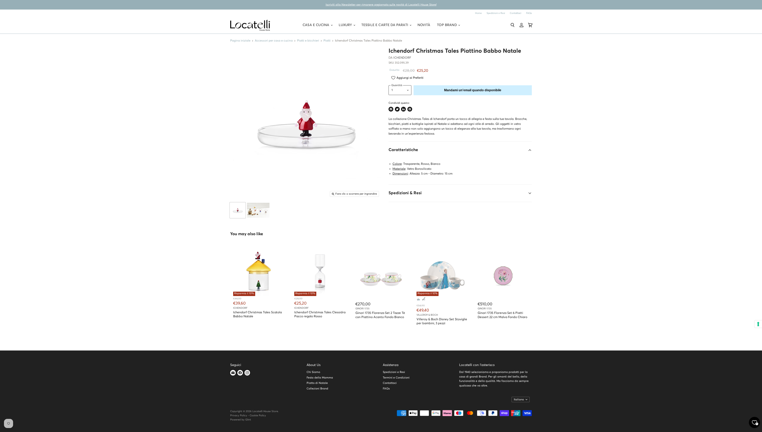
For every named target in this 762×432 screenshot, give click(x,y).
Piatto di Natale (317, 383)
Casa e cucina (316, 25)
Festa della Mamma (320, 377)
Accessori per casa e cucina (274, 40)
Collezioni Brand (317, 388)
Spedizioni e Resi (496, 13)
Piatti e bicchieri (308, 40)
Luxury (346, 25)
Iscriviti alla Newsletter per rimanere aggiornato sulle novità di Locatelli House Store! (381, 4)
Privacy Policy (238, 415)
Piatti (327, 40)
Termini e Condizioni (396, 377)
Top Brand (447, 25)
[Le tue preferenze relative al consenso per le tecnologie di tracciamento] (758, 324)
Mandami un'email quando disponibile (472, 90)
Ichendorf (402, 57)
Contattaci (515, 13)
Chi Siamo (313, 372)
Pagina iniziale (240, 40)
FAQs (529, 13)
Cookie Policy (258, 415)
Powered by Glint (240, 419)
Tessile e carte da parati (385, 25)
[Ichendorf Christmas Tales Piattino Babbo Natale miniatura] (237, 210)
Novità (424, 25)
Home (478, 13)
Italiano (519, 399)
